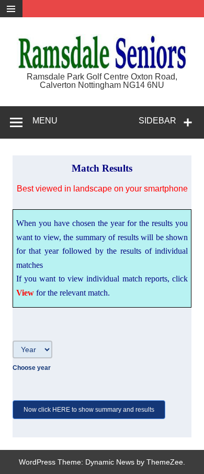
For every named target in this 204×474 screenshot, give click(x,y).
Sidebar (157, 120)
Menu (45, 120)
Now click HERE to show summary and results (89, 409)
